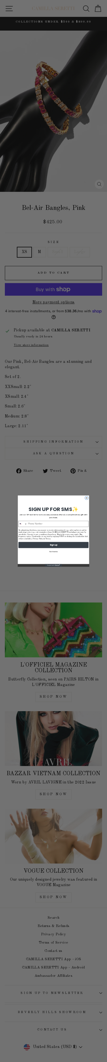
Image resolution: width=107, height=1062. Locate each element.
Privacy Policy (38, 539)
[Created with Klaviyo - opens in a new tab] (53, 565)
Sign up (53, 545)
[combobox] (23, 524)
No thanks (53, 551)
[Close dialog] (86, 498)
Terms (47, 539)
